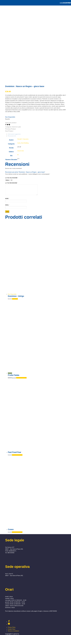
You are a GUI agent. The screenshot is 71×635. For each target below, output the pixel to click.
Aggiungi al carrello (21, 377)
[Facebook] (6, 125)
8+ (18, 154)
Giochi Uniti (20, 150)
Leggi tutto (15, 299)
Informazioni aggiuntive (14, 134)
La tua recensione (11, 183)
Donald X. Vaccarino (22, 139)
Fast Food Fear (14, 452)
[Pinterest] (9, 125)
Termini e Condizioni (13, 631)
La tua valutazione (11, 177)
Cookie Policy (11, 629)
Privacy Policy (11, 627)
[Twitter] (8, 125)
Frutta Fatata (13, 375)
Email (7, 205)
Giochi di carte (16, 127)
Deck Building (25, 143)
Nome (7, 198)
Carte (18, 143)
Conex (11, 529)
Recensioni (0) (12, 136)
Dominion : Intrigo (16, 296)
